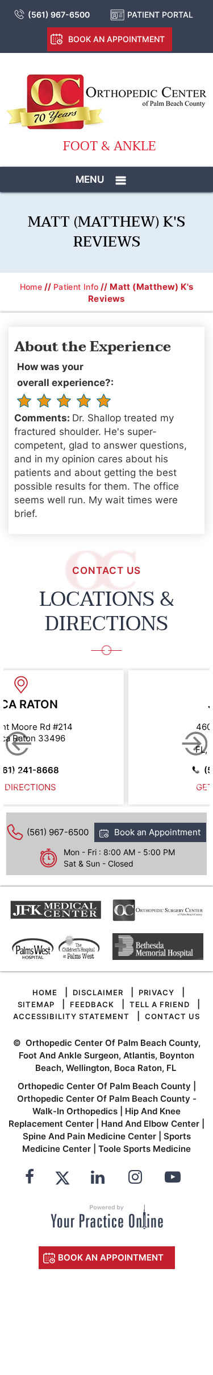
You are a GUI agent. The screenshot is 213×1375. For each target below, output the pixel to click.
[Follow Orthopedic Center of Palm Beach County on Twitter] (62, 1178)
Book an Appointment (116, 39)
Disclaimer (98, 992)
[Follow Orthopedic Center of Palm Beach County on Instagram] (135, 1178)
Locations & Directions (106, 611)
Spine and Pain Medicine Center (89, 1136)
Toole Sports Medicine (144, 1148)
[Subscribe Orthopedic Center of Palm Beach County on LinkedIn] (97, 1178)
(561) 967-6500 (59, 14)
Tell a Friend (160, 1004)
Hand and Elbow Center (150, 1123)
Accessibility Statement (71, 1016)
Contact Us (172, 1016)
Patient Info (76, 287)
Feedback (92, 1004)
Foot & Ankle (109, 146)
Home (31, 287)
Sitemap (36, 1004)
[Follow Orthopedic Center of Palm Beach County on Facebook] (29, 1178)
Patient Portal (160, 14)
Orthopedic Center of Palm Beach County (104, 1086)
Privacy (156, 992)
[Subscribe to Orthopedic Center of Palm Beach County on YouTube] (172, 1178)
